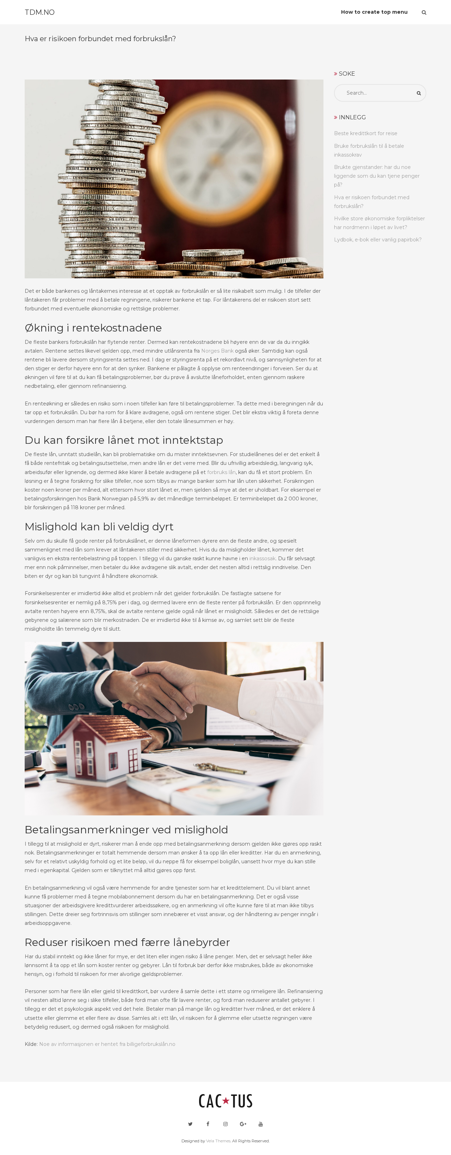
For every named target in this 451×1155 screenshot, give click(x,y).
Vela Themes (218, 1140)
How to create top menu (374, 12)
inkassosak (262, 558)
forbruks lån (221, 472)
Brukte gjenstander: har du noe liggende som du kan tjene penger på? (377, 176)
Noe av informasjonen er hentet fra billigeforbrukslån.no (107, 1044)
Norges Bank (217, 351)
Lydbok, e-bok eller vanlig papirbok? (378, 239)
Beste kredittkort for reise (365, 133)
